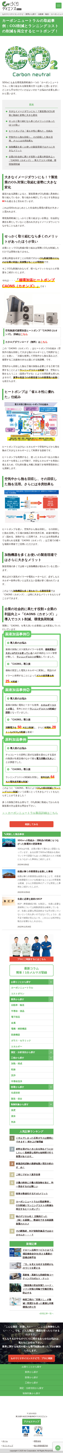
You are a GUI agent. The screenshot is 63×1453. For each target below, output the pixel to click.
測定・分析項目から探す (23, 1052)
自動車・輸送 (17, 1005)
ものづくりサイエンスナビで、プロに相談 (31, 1358)
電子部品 (15, 1017)
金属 (13, 1023)
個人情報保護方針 (41, 1446)
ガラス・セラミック (21, 1040)
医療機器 (15, 1034)
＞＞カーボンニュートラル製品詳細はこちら (30, 812)
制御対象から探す (20, 1104)
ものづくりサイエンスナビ (12, 5)
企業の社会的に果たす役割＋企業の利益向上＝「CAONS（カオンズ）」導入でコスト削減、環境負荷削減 (32, 160)
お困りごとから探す (21, 982)
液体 (13, 1116)
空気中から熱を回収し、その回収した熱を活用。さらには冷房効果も (31, 139)
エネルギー (16, 1046)
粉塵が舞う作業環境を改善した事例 (35, 871)
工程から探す (17, 1058)
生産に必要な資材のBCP (30, 899)
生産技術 (15, 1092)
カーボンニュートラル (22, 987)
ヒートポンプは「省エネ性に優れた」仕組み (31, 131)
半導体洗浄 (16, 1081)
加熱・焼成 (16, 1063)
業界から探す (17, 999)
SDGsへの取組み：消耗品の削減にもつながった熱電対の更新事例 (38, 842)
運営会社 (37, 1441)
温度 (13, 1110)
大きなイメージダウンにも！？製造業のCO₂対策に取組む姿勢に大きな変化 (32, 113)
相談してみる (31, 824)
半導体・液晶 (17, 1011)
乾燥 (13, 1069)
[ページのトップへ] (58, 1448)
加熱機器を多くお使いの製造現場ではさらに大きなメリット (32, 149)
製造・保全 (16, 1098)
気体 (13, 1122)
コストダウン (17, 993)
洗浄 (13, 1075)
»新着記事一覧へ (46, 1313)
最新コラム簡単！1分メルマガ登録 (31, 970)
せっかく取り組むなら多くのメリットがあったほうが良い (32, 123)
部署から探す (17, 1087)
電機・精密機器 (19, 1028)
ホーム (5, 1441)
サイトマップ (7, 1446)
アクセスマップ (31, 1421)
